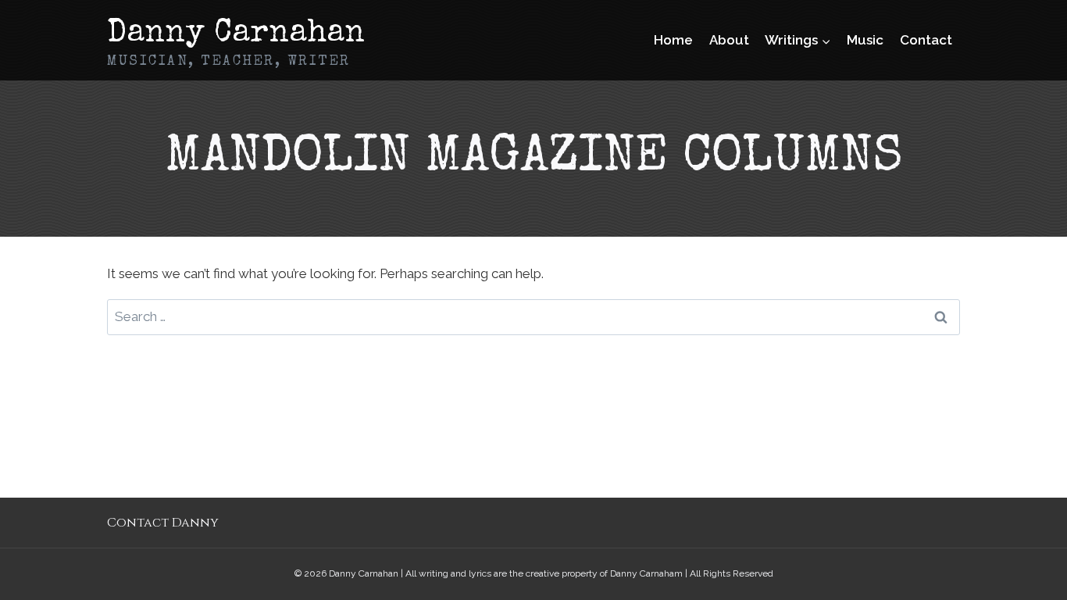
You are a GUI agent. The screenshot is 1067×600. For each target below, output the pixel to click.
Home (673, 40)
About (729, 40)
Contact (926, 40)
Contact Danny (163, 522)
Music (865, 40)
